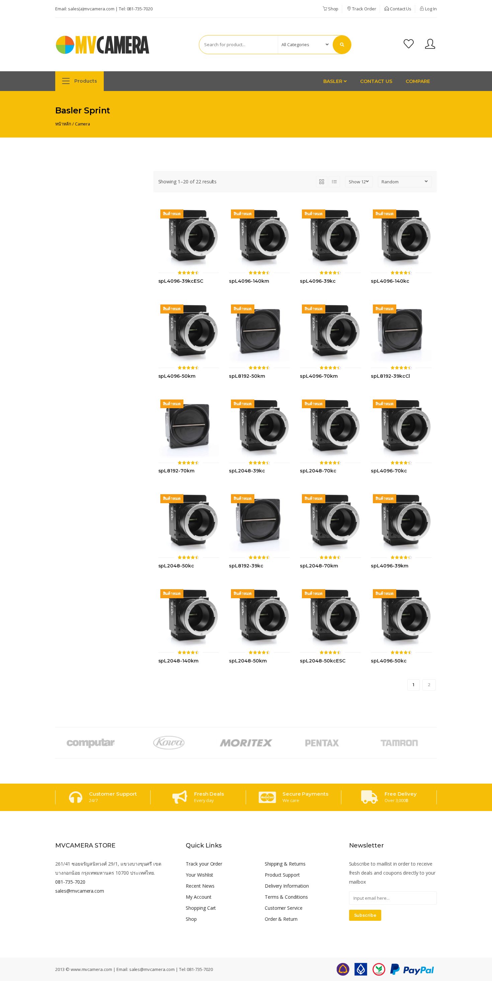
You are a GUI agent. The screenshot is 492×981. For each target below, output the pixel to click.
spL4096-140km (249, 281)
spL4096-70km (318, 376)
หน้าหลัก (63, 124)
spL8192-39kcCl (390, 376)
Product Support (282, 875)
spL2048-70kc (318, 471)
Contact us (376, 81)
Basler (333, 81)
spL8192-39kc (246, 566)
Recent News (200, 886)
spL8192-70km (176, 471)
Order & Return (281, 919)
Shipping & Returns (285, 864)
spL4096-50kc (388, 661)
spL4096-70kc (389, 471)
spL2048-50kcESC (322, 661)
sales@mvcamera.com (79, 891)
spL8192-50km (247, 376)
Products (85, 81)
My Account (199, 897)
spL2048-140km (178, 661)
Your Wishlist (199, 875)
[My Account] (430, 45)
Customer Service (284, 908)
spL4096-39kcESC (180, 281)
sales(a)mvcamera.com (91, 9)
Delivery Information (287, 886)
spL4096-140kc (390, 281)
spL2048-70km (319, 566)
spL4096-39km (389, 566)
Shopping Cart (201, 908)
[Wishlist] (409, 45)
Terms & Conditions (286, 897)
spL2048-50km (247, 661)
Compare (418, 81)
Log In (430, 9)
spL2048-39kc (247, 471)
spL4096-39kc (317, 281)
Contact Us (400, 9)
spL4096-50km (176, 376)
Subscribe (365, 915)
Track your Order (204, 864)
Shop (333, 9)
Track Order (363, 9)
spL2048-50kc (176, 566)
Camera (82, 124)
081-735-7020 (140, 9)
